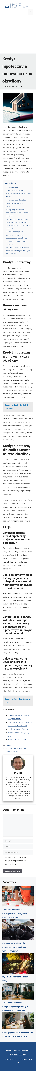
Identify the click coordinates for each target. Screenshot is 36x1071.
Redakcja (22, 1055)
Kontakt (9, 1050)
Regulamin (14, 1055)
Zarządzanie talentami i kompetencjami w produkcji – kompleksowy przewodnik (15, 1007)
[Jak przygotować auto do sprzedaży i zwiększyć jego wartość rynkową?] (18, 930)
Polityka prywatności (22, 1050)
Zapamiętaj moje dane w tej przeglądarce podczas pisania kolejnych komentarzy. (16, 860)
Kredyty (9, 745)
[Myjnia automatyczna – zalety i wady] (18, 964)
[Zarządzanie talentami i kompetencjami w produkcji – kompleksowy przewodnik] (18, 992)
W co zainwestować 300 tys (16, 748)
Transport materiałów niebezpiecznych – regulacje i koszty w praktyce (15, 913)
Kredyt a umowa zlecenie (17, 739)
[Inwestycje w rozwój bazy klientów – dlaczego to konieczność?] (18, 1021)
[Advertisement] (18, 35)
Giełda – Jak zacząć (13, 752)
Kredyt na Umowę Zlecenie (18, 729)
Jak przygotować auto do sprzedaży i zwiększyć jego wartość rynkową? (14, 947)
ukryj (16, 183)
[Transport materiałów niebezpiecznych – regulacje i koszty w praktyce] (18, 897)
